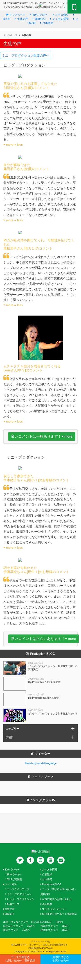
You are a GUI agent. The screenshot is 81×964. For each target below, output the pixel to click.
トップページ (17, 14)
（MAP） (66, 926)
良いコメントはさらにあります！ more (43, 639)
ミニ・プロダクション (19, 894)
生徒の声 (9, 909)
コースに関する (20, 959)
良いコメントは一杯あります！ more (41, 436)
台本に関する (61, 959)
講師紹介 (9, 914)
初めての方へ (12, 869)
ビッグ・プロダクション (20, 899)
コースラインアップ (17, 889)
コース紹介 (62, 14)
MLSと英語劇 (14, 879)
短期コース (12, 904)
